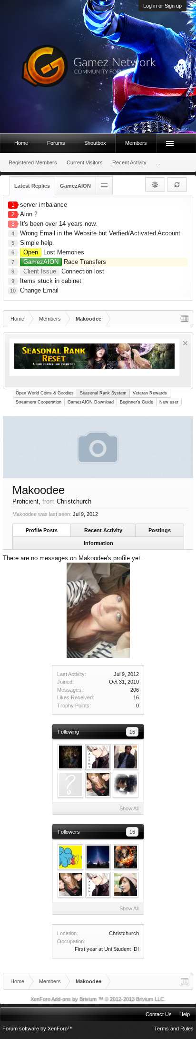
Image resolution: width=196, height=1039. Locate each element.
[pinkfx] (70, 857)
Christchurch (124, 933)
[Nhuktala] (70, 757)
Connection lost (63, 271)
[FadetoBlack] (98, 857)
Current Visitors (85, 162)
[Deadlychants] (70, 784)
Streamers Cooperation (38, 402)
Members (136, 143)
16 (132, 732)
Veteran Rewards (150, 393)
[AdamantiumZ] (125, 757)
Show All (128, 808)
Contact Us (159, 1014)
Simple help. (37, 242)
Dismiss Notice (185, 343)
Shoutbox (95, 143)
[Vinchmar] (125, 857)
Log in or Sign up (162, 6)
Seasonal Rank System (103, 393)
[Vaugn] (125, 784)
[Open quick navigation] (184, 319)
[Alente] (98, 757)
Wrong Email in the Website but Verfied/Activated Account (100, 233)
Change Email (39, 290)
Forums (56, 143)
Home (21, 143)
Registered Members (33, 162)
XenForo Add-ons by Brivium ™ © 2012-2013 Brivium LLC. (98, 999)
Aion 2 (29, 214)
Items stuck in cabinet (50, 280)
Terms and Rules (174, 1028)
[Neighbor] (98, 784)
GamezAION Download (91, 402)
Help (184, 1014)
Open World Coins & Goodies (45, 393)
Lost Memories (53, 252)
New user (168, 402)
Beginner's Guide (136, 402)
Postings (159, 530)
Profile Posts (42, 530)
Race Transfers (64, 261)
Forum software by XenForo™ (37, 1028)
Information (98, 543)
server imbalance (43, 204)
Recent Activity (103, 530)
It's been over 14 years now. (58, 223)
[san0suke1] (125, 885)
